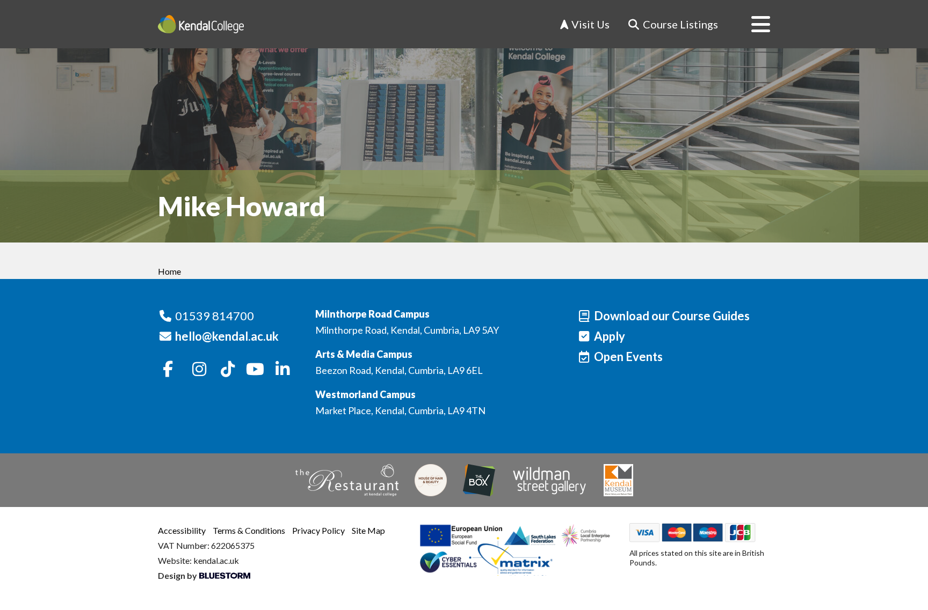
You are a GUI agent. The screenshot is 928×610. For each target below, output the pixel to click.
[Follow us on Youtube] (255, 369)
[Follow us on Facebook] (168, 369)
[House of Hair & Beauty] (431, 480)
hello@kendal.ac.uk (227, 336)
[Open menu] (752, 24)
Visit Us (589, 24)
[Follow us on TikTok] (228, 369)
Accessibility (182, 530)
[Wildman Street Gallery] (549, 480)
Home (169, 271)
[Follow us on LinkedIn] (282, 369)
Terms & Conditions (249, 530)
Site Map (368, 530)
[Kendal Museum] (618, 480)
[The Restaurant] (346, 480)
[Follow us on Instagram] (200, 369)
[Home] (201, 24)
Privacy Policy (318, 530)
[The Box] (479, 480)
